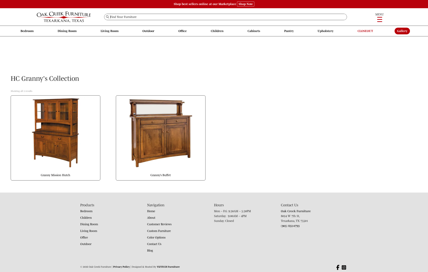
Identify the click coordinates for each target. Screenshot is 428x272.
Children (217, 31)
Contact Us (154, 244)
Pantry (289, 31)
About (151, 217)
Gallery (402, 31)
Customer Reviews (159, 224)
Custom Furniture (159, 231)
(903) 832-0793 (290, 226)
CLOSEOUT (365, 31)
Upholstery (326, 31)
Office (182, 31)
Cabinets (254, 31)
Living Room (110, 31)
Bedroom (27, 31)
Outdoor (148, 31)
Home (151, 211)
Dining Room (67, 31)
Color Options (156, 237)
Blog (150, 250)
